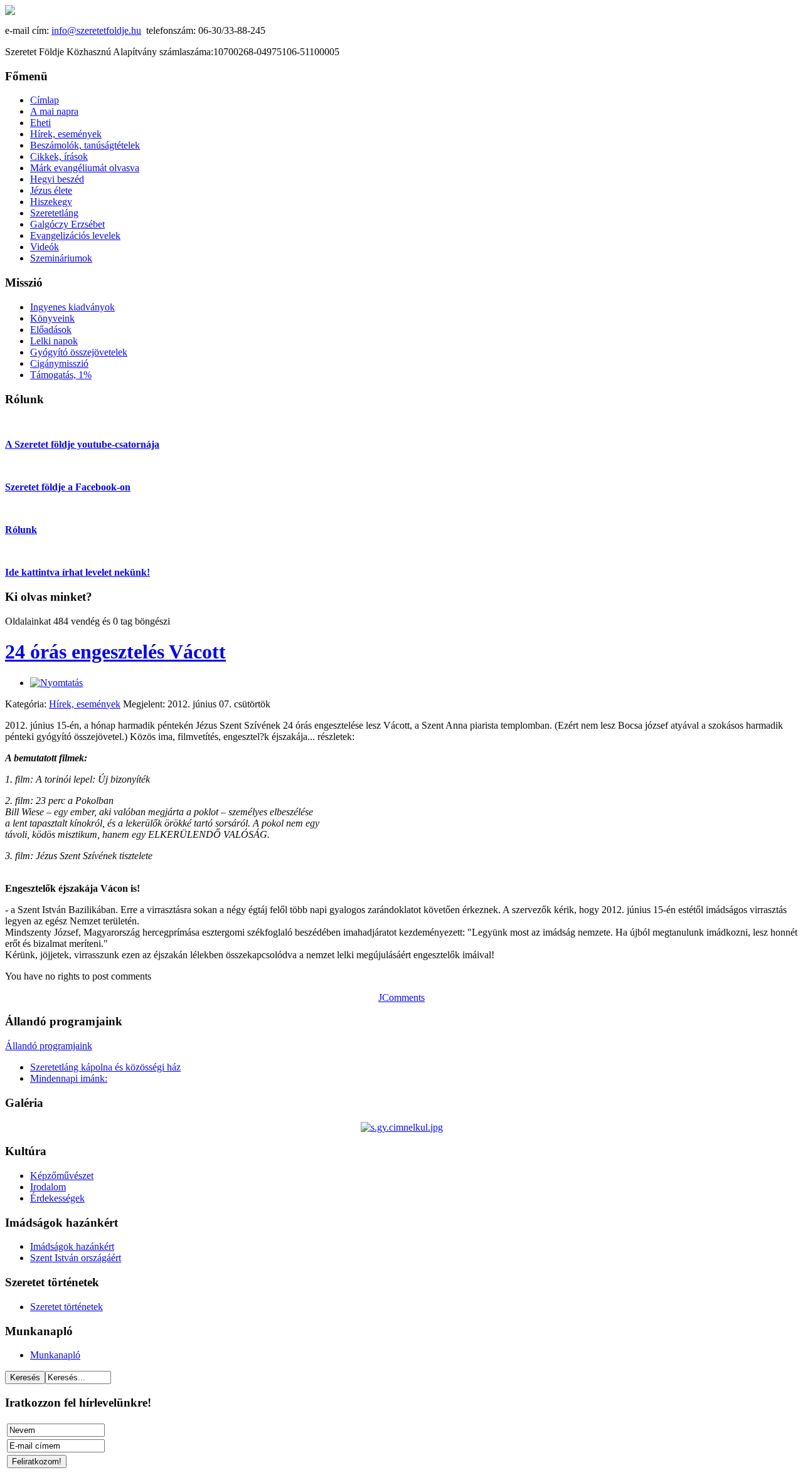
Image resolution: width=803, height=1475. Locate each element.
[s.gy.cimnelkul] (402, 1127)
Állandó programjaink (48, 1045)
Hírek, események (84, 704)
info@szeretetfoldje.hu (96, 30)
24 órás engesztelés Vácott (115, 651)
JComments (401, 997)
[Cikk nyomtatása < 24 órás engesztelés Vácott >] (56, 682)
